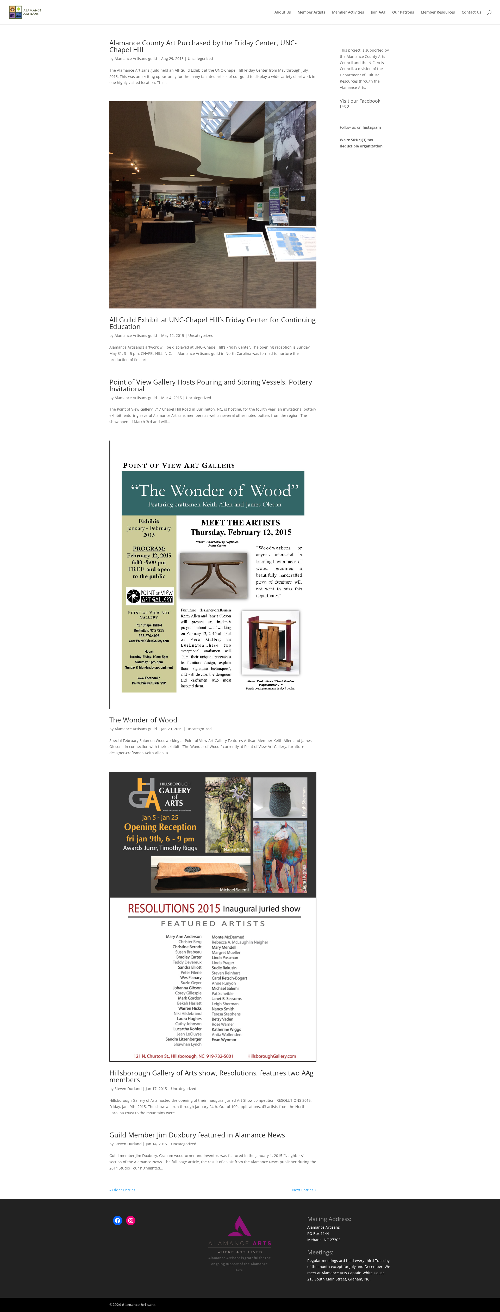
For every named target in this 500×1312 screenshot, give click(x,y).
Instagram (371, 127)
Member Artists (311, 12)
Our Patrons (403, 12)
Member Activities (348, 12)
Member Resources (438, 12)
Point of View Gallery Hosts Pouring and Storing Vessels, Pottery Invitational (210, 385)
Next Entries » (304, 1189)
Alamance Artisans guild (136, 58)
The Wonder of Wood (143, 720)
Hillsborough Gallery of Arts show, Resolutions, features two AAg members (211, 1076)
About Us (282, 12)
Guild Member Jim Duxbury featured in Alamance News (197, 1135)
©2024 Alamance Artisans (132, 1304)
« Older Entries (122, 1189)
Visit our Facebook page (360, 103)
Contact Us (471, 12)
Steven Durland (128, 1088)
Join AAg (378, 12)
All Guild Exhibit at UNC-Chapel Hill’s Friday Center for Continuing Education (212, 323)
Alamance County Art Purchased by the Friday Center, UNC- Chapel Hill (203, 46)
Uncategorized (200, 58)
